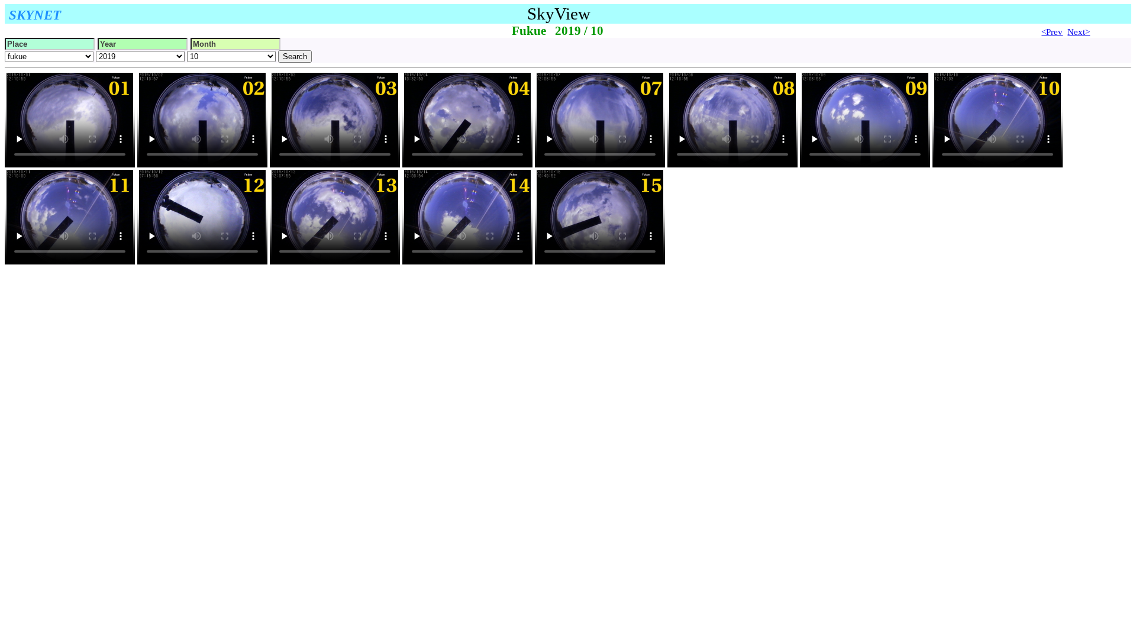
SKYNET (35, 14)
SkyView (558, 13)
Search (295, 56)
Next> (1078, 32)
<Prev (1052, 32)
